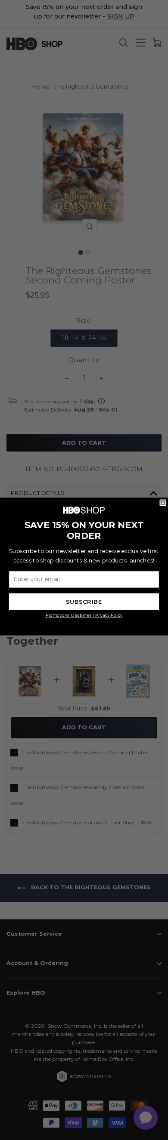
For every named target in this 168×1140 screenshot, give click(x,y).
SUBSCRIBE (84, 602)
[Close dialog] (163, 503)
